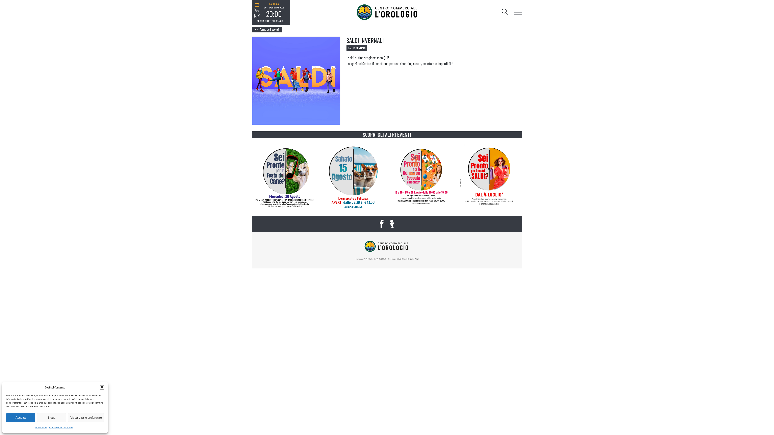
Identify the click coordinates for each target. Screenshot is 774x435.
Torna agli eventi (267, 29)
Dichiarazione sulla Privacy (61, 427)
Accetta (21, 417)
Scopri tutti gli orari (271, 21)
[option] (274, 10)
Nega (51, 417)
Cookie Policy (41, 427)
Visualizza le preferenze (86, 417)
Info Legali (359, 259)
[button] (102, 387)
